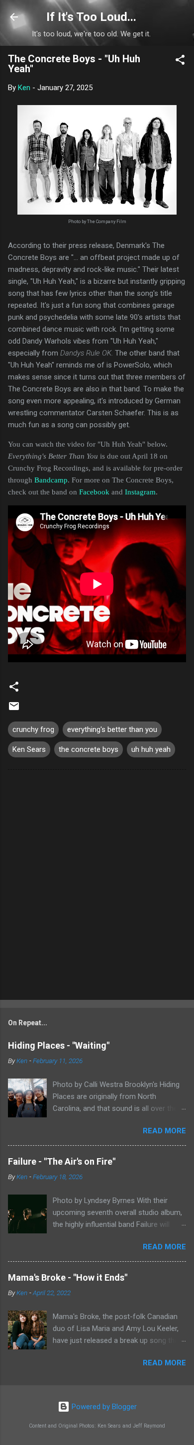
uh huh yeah (151, 749)
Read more (164, 1130)
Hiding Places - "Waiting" (58, 1045)
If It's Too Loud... (91, 17)
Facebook (94, 492)
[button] (180, 61)
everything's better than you (112, 729)
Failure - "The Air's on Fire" (61, 1161)
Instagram (140, 492)
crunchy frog (33, 729)
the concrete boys (88, 749)
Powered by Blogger (103, 1406)
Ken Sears (29, 749)
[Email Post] (14, 709)
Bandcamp (51, 480)
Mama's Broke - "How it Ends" (67, 1277)
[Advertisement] (97, 887)
